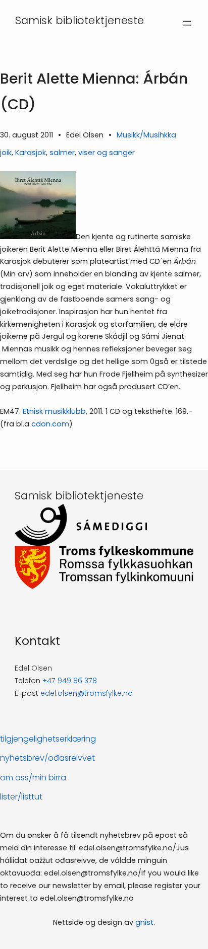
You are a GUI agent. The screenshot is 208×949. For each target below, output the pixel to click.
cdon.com (50, 424)
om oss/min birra (33, 777)
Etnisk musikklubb (54, 411)
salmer (62, 153)
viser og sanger (106, 153)
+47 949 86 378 (69, 681)
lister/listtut (21, 796)
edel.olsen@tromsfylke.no (86, 693)
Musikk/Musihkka (146, 135)
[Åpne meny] (187, 23)
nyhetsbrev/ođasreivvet (47, 758)
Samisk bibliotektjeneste (79, 20)
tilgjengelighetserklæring (48, 739)
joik (6, 153)
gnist (144, 922)
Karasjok (30, 153)
